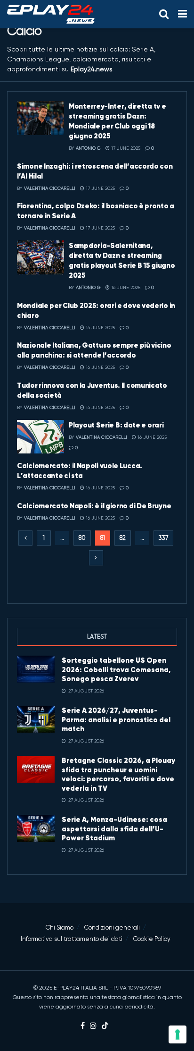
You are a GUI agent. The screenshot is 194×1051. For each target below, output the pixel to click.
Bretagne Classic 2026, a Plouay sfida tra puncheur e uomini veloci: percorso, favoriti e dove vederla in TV (118, 774)
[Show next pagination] (96, 557)
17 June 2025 (125, 148)
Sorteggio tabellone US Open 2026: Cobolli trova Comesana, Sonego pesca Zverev (116, 669)
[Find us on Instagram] (93, 1026)
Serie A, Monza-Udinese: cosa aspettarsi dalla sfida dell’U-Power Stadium (114, 828)
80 (82, 537)
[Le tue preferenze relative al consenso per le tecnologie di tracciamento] (177, 1034)
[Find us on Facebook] (83, 1026)
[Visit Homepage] (51, 14)
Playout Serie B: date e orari (116, 424)
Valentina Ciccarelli (49, 188)
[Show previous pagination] (25, 538)
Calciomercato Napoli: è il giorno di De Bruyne (94, 505)
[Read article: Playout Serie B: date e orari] (40, 437)
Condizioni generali (112, 927)
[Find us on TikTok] (105, 1026)
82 (123, 537)
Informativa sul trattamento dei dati (71, 938)
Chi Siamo (59, 927)
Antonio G (88, 148)
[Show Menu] (182, 14)
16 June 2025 (125, 287)
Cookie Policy (151, 938)
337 (163, 537)
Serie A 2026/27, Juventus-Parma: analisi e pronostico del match (116, 719)
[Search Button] (164, 14)
